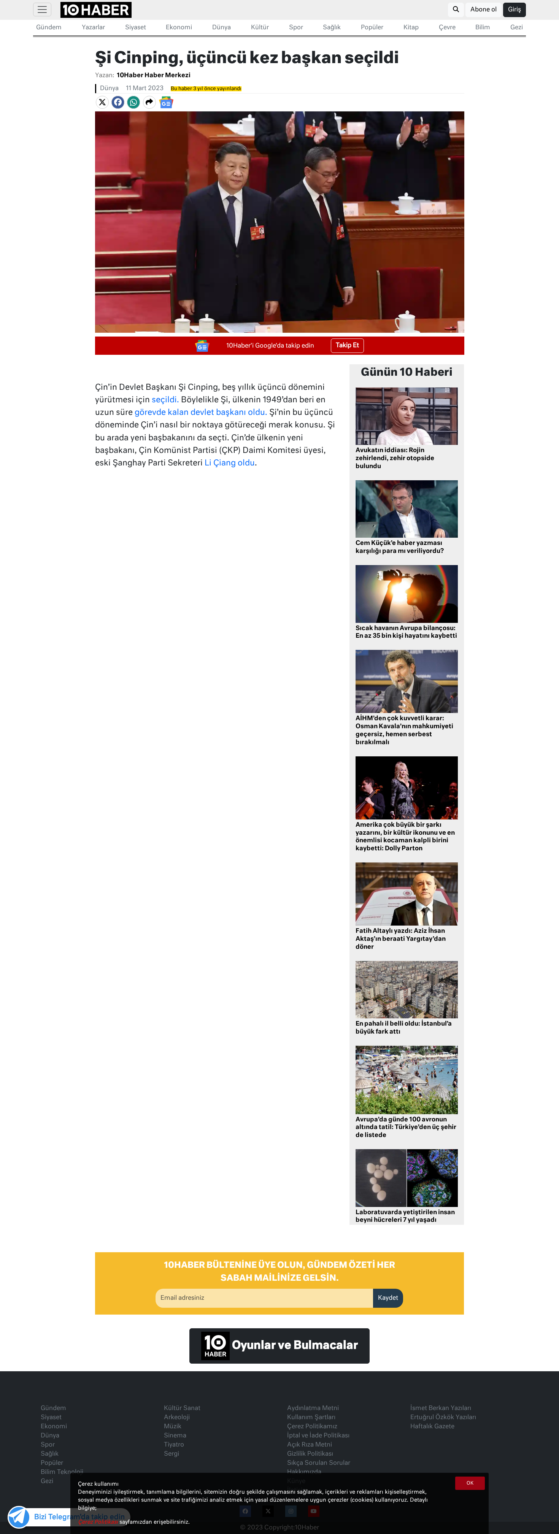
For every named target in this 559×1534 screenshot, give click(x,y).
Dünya (221, 28)
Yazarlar (93, 28)
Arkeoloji (177, 1418)
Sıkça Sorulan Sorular (318, 1463)
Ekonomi (179, 28)
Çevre (447, 28)
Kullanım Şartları (311, 1418)
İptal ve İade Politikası (318, 1436)
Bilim (482, 28)
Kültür (260, 28)
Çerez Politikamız (312, 1427)
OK (470, 1483)
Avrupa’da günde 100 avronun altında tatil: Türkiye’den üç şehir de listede (406, 1128)
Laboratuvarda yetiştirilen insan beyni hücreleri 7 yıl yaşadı (405, 1217)
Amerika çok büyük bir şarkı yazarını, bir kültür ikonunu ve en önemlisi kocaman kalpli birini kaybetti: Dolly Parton (405, 837)
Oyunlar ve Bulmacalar (294, 1346)
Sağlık (332, 28)
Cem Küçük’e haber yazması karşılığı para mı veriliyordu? (400, 547)
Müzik (172, 1427)
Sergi (171, 1454)
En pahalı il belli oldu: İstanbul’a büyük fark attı (404, 1028)
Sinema (175, 1436)
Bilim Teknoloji (62, 1472)
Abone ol (483, 10)
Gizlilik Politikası (310, 1454)
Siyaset (135, 28)
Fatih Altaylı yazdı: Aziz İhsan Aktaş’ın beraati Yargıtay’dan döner (401, 939)
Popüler (372, 28)
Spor (296, 28)
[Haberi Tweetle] (102, 102)
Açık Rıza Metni (309, 1445)
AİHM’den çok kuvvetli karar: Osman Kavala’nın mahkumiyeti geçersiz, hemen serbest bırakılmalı (404, 730)
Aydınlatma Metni (313, 1408)
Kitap (411, 28)
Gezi (516, 28)
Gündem (49, 28)
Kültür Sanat (182, 1408)
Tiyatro (174, 1445)
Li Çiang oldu (230, 463)
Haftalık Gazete (432, 1427)
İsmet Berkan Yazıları (440, 1408)
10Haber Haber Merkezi (154, 76)
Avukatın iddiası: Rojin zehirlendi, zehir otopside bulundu (395, 459)
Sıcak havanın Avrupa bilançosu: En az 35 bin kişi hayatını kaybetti (406, 633)
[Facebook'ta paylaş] (117, 102)
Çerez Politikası (98, 1522)
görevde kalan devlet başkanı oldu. (201, 413)
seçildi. (165, 400)
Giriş (514, 10)
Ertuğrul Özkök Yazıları (443, 1418)
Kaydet (388, 1298)
